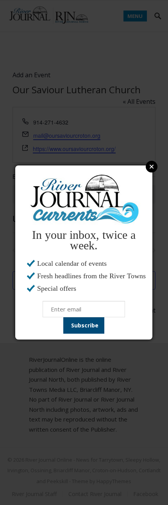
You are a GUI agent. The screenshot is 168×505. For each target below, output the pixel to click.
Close (151, 166)
